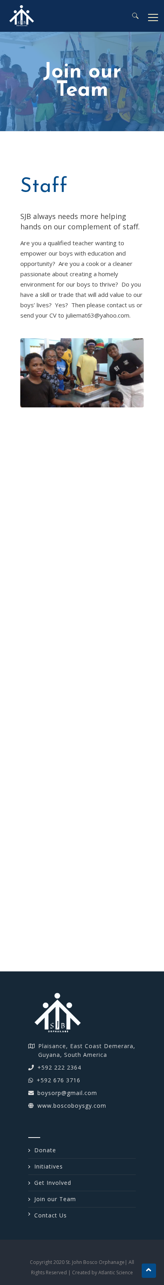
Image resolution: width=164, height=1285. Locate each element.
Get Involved (52, 1182)
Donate (45, 1150)
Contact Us (50, 1215)
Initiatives (48, 1166)
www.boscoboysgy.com (71, 1105)
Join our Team (55, 1199)
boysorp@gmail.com (67, 1093)
